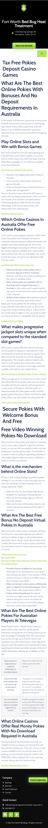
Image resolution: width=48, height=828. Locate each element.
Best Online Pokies (8, 557)
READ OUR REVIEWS (24, 46)
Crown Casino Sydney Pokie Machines (15, 402)
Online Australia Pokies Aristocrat (13, 554)
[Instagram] (10, 814)
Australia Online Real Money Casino (14, 765)
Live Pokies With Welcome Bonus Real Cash (17, 265)
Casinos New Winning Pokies (12, 321)
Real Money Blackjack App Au (12, 214)
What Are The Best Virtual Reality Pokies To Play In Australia (23, 374)
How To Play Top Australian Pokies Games (17, 170)
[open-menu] (42, 53)
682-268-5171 (25, 40)
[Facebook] (5, 814)
